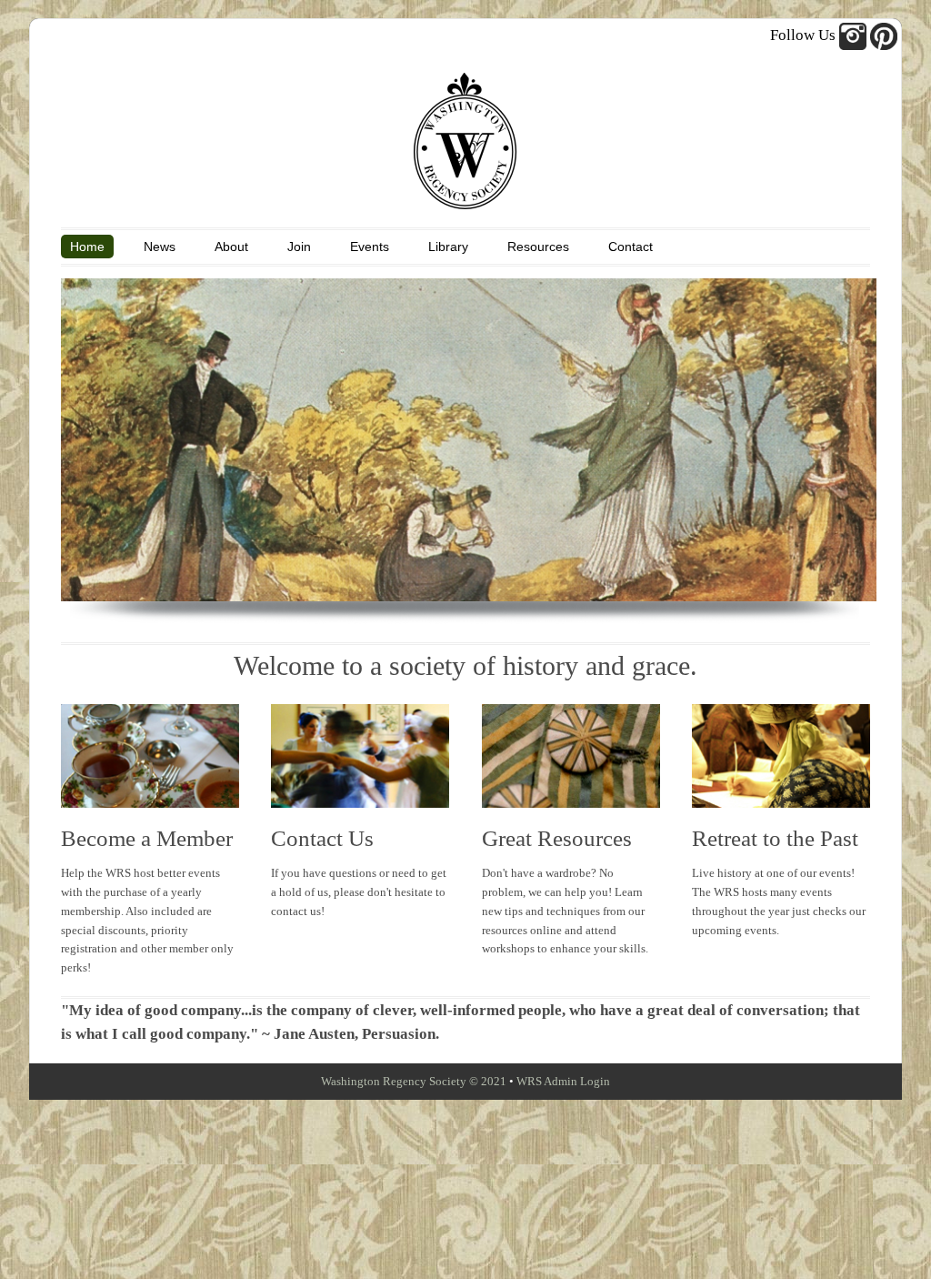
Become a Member (147, 838)
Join (299, 246)
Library (448, 246)
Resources (538, 246)
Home (87, 246)
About (231, 246)
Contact (630, 246)
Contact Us (322, 838)
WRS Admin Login (563, 1081)
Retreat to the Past (775, 838)
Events (369, 246)
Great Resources (557, 838)
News (159, 246)
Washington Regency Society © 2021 (413, 1081)
